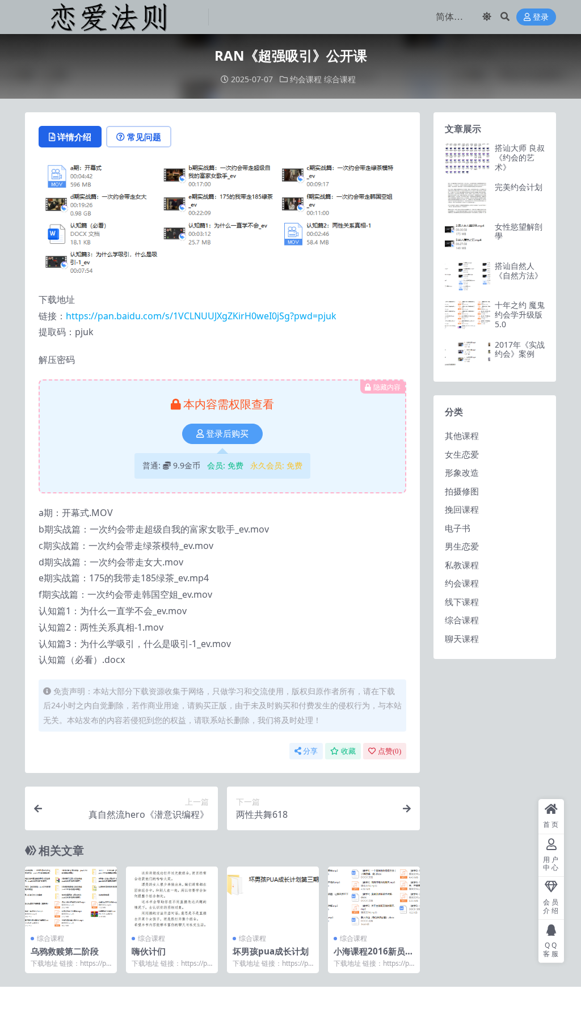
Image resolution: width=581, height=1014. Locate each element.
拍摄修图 (462, 491)
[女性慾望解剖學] (467, 237)
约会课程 (306, 79)
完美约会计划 (518, 186)
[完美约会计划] (467, 198)
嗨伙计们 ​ (150, 951)
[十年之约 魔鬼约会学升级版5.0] (467, 316)
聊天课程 (462, 638)
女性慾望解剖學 (518, 231)
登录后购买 (227, 433)
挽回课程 (462, 509)
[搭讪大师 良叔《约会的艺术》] (467, 158)
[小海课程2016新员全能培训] (374, 897)
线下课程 (462, 601)
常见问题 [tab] (144, 136)
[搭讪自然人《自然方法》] (467, 276)
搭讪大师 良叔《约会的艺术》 (520, 157)
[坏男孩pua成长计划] (273, 897)
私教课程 (462, 565)
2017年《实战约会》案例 (520, 349)
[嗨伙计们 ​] (172, 897)
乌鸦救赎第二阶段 (65, 951)
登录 (541, 17)
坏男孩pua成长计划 (271, 951)
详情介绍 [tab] (74, 136)
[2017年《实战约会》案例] (467, 355)
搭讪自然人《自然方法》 (518, 270)
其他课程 (462, 435)
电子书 (457, 528)
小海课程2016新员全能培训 (374, 956)
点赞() (389, 751)
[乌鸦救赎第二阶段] (71, 897)
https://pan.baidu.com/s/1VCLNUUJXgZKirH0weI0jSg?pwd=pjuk (201, 316)
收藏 (348, 751)
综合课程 (340, 79)
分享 (310, 751)
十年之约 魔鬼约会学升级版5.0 (520, 314)
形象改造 (462, 472)
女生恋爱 (462, 454)
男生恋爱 (462, 546)
